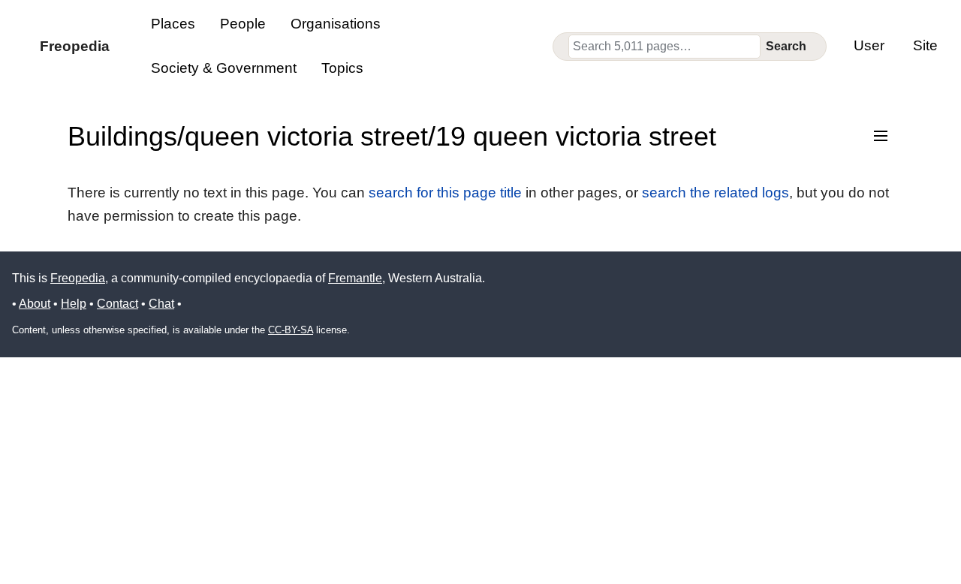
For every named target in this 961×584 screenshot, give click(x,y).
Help (73, 303)
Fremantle (355, 278)
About (34, 303)
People (243, 24)
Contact (117, 303)
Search (786, 46)
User (869, 45)
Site (925, 45)
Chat (161, 303)
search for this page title (445, 192)
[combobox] (664, 47)
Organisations (336, 24)
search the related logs (715, 192)
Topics (342, 68)
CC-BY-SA (290, 330)
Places (173, 24)
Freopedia (77, 278)
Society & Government (224, 68)
